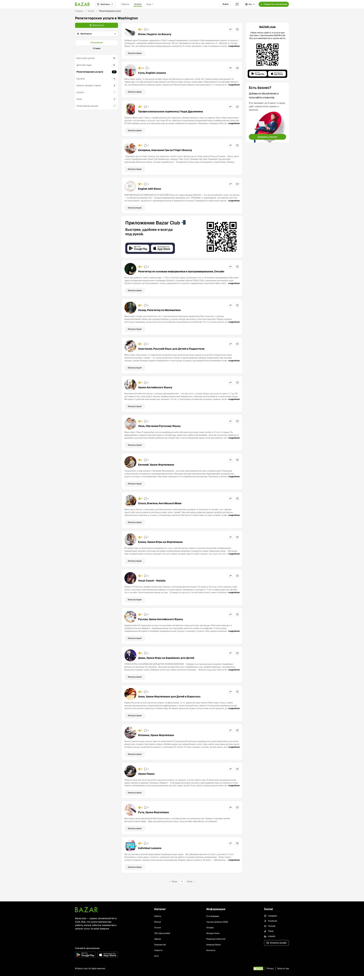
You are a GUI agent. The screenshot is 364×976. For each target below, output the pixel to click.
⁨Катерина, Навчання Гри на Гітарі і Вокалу (165, 150)
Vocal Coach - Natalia (152, 580)
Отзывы (96, 48)
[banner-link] (182, 237)
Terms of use (283, 968)
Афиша (157, 939)
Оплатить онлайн (278, 942)
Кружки (80, 78)
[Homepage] (82, 4)
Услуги (137, 4)
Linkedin (271, 936)
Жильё (157, 922)
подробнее (234, 46)
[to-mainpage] (86, 909)
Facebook (272, 921)
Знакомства (160, 944)
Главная (79, 11)
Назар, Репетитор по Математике (159, 310)
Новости (158, 950)
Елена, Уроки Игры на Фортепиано (160, 542)
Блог (156, 956)
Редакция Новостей (215, 939)
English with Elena (149, 188)
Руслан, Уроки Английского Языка (160, 619)
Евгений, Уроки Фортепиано (156, 464)
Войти (225, 4)
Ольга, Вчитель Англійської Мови (159, 503)
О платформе (212, 916)
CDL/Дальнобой (162, 933)
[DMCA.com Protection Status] (258, 968)
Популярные (97, 42)
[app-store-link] (107, 955)
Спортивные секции (87, 105)
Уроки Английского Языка (155, 387)
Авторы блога (212, 933)
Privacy (270, 968)
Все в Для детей (85, 58)
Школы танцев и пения (88, 85)
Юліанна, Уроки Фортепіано (156, 735)
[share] (230, 29)
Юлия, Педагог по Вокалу (154, 34)
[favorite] (237, 29)
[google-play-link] (85, 955)
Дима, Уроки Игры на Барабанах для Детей (166, 657)
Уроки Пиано (146, 773)
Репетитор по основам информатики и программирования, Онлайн (181, 271)
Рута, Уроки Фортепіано (153, 812)
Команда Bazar (213, 944)
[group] (96, 45)
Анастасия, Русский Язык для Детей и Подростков (171, 348)
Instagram (272, 915)
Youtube (271, 926)
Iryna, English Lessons (152, 72)
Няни (79, 99)
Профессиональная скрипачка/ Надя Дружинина (170, 111)
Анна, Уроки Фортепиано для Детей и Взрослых (169, 696)
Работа (125, 4)
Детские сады (84, 65)
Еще (148, 4)
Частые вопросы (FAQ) (217, 922)
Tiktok (271, 931)
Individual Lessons (149, 848)
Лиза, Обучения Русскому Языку (159, 426)
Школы (80, 92)
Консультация (134, 53)
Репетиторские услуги (89, 71)
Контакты (210, 950)
